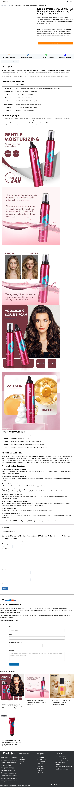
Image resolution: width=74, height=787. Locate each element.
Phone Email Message (15, 642)
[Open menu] (70, 2)
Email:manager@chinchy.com (63, 758)
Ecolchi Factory (7, 5)
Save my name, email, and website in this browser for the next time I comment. (22, 584)
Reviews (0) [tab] (14, 61)
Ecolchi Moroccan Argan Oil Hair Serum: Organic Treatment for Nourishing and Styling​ (61, 702)
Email (4, 577)
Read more (37, 708)
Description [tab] (5, 61)
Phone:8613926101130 (61, 757)
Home (2, 5)
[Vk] (59, 785)
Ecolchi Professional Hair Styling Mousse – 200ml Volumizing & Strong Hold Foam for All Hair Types (12, 705)
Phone (11, 626)
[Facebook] (52, 785)
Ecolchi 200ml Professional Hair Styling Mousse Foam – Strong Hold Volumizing (36, 702)
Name (4, 570)
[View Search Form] (67, 2)
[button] (6, 600)
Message (12, 650)
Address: (58, 764)
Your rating (5, 544)
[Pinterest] (57, 785)
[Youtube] (54, 785)
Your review (5, 548)
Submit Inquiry (14, 664)
